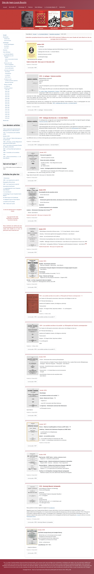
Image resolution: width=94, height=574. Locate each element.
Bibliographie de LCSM (8, 55)
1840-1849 (7, 98)
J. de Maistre (7, 75)
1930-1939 (7, 114)
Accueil (5, 7)
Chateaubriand (8, 73)
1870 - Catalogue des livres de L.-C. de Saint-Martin (65, 103)
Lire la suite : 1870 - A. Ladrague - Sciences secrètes (40, 110)
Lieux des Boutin (7, 40)
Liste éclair (6, 48)
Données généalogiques (9, 44)
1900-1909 (7, 109)
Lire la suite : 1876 (32, 415)
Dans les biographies (9, 64)
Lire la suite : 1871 (32, 180)
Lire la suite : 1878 (32, 478)
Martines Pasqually (8, 84)
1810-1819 (7, 93)
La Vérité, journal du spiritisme (11, 80)
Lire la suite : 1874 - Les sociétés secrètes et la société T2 (41, 349)
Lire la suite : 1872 (32, 221)
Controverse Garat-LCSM (10, 66)
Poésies (6, 57)
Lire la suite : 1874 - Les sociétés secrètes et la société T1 (41, 317)
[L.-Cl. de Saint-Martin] (56, 7)
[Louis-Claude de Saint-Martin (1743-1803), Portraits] (67, 19)
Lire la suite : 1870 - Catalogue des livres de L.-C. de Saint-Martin (43, 144)
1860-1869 (7, 102)
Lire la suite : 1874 (32, 287)
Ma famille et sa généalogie (27, 28)
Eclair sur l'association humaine (11, 59)
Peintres (30, 7)
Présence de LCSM (8, 63)
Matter (6, 61)
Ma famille (12, 7)
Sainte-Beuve (7, 77)
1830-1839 (7, 96)
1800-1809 (7, 91)
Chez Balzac (7, 71)
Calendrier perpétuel (8, 88)
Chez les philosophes (9, 68)
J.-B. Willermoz (7, 86)
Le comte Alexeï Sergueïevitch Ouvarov (49, 91)
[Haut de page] (92, 572)
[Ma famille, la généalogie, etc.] (27, 19)
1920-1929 (7, 112)
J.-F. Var (78, 515)
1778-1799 (7, 89)
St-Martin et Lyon (7, 79)
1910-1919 (7, 111)
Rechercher (62, 7)
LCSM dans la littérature (9, 70)
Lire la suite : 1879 (32, 553)
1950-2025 (7, 118)
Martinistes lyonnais (9, 82)
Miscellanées (75, 128)
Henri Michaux (38, 7)
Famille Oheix (7, 38)
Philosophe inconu (31, 516)
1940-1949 (7, 116)
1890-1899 (7, 107)
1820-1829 (7, 94)
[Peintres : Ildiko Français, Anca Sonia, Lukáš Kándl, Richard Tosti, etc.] (41, 19)
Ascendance (6, 46)
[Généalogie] (25, 7)
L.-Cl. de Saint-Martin (50, 7)
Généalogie (21, 7)
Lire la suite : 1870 (32, 67)
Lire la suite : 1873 (32, 252)
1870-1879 (7, 103)
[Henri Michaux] (54, 19)
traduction (52, 508)
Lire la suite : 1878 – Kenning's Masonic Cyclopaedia (40, 522)
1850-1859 (7, 100)
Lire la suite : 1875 (32, 381)
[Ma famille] (15, 7)
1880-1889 (7, 105)
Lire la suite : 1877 (32, 446)
